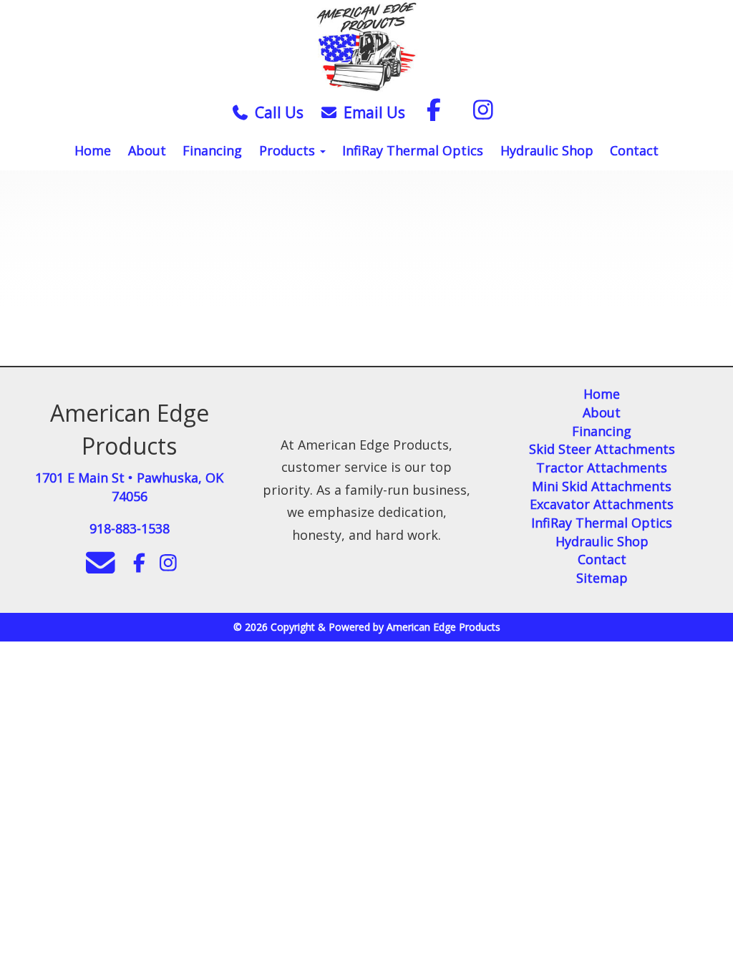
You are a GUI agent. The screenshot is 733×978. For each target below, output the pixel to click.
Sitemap (602, 577)
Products (289, 150)
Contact (634, 150)
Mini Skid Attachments (601, 486)
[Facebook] (434, 112)
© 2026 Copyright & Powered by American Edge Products (366, 627)
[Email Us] (327, 112)
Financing (212, 150)
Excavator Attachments (602, 504)
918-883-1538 (129, 528)
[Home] (366, 48)
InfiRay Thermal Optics (412, 150)
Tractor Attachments (601, 467)
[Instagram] (483, 112)
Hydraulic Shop (546, 150)
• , (129, 487)
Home (92, 150)
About (147, 150)
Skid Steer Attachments (602, 448)
